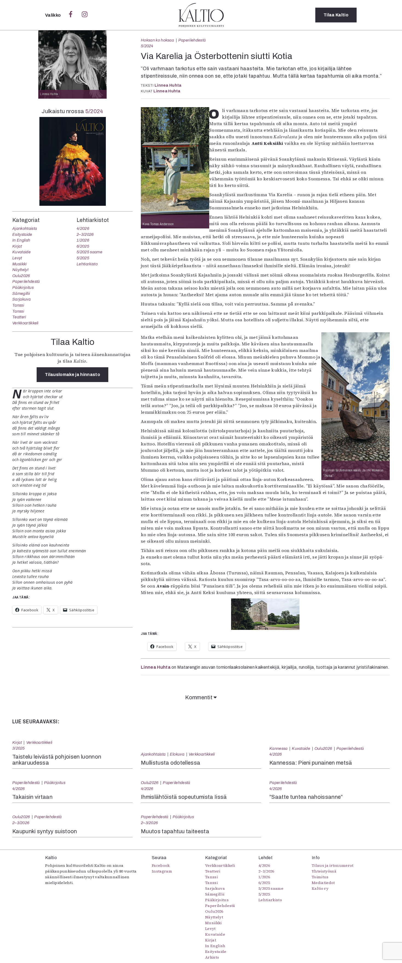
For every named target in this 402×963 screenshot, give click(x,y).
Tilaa (336, 15)
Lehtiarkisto (87, 264)
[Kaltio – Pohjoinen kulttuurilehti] (201, 15)
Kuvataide (21, 252)
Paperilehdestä (192, 40)
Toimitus (320, 877)
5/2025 (83, 258)
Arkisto (212, 957)
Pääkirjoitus (23, 287)
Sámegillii (21, 293)
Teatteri (19, 317)
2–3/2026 (85, 234)
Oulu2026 (21, 276)
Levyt (17, 258)
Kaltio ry (320, 888)
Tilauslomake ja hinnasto (72, 374)
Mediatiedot (323, 882)
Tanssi (18, 305)
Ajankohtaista (24, 228)
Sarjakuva (21, 299)
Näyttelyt (20, 270)
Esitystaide (22, 234)
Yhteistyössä (324, 871)
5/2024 (147, 46)
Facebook (161, 865)
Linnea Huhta (168, 85)
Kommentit (199, 697)
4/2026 (83, 228)
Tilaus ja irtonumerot (333, 865)
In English (21, 240)
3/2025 (18, 748)
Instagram (162, 871)
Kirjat (17, 246)
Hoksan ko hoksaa (157, 40)
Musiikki (19, 264)
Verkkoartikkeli (25, 323)
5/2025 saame (89, 252)
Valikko (53, 15)
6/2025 (83, 246)
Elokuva (177, 754)
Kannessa (278, 748)
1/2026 (83, 240)
